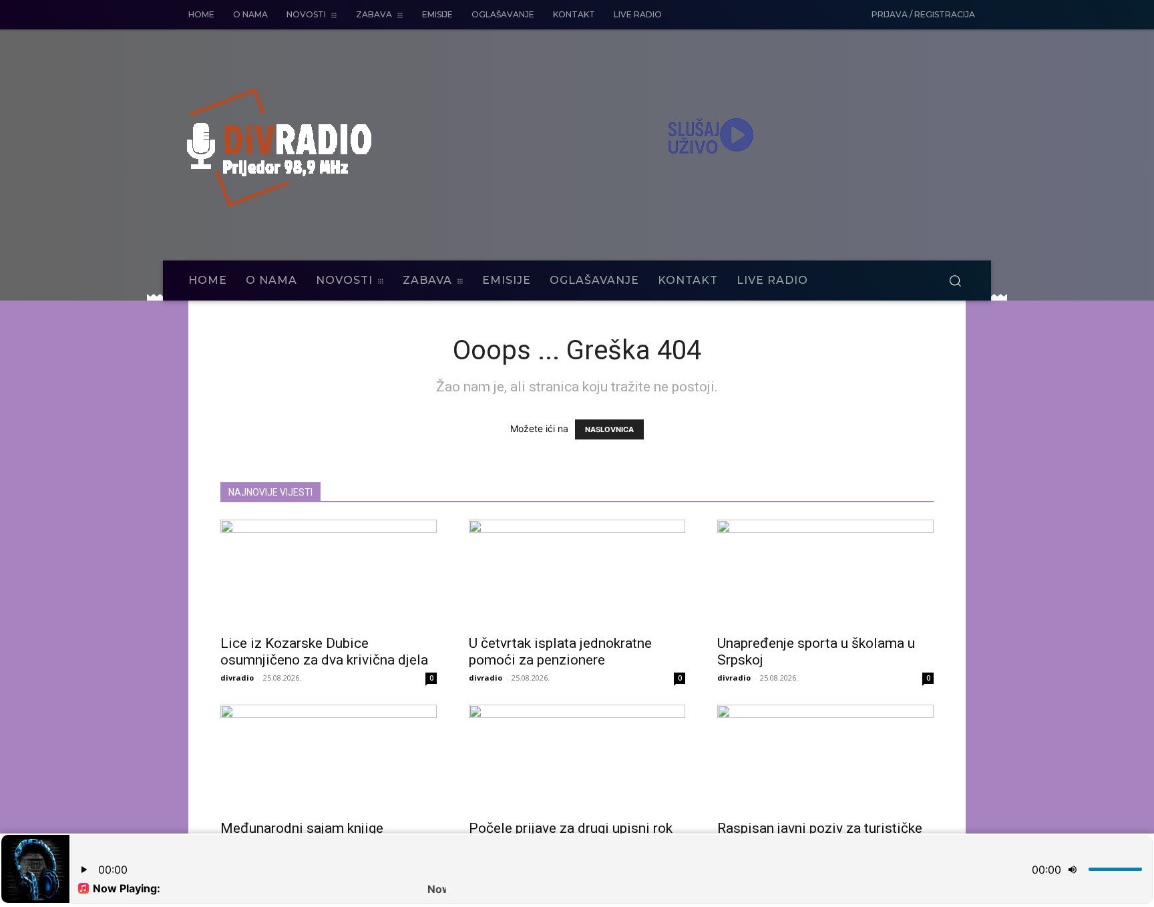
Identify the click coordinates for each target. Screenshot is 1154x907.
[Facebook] (767, 15)
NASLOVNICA (609, 429)
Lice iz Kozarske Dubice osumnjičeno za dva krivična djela (324, 651)
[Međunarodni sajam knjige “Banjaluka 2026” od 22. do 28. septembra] (328, 758)
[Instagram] (795, 15)
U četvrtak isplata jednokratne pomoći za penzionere (560, 651)
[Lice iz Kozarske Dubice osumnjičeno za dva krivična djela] (328, 573)
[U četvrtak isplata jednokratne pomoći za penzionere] (577, 573)
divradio (237, 678)
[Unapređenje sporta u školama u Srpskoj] (825, 573)
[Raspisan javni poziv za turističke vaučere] (825, 758)
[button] (955, 280)
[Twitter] (823, 15)
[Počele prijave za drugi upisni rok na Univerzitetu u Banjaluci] (577, 758)
